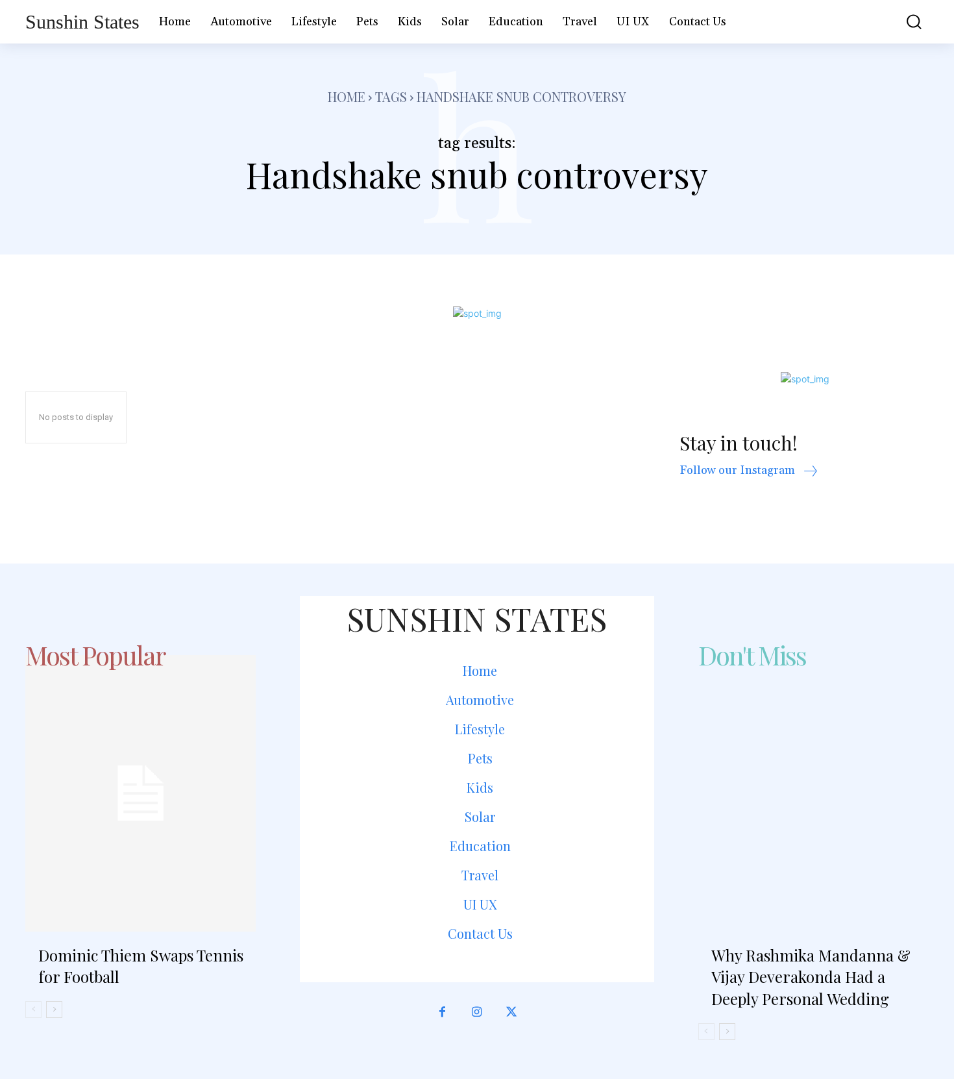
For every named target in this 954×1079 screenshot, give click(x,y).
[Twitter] (512, 1012)
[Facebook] (442, 1012)
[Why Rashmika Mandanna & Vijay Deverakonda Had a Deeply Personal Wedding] (813, 793)
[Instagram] (477, 1012)
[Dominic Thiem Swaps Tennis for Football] (140, 793)
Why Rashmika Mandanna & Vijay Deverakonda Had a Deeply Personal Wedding (811, 977)
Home (346, 96)
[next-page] (54, 1009)
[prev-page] (33, 1009)
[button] (905, 21)
